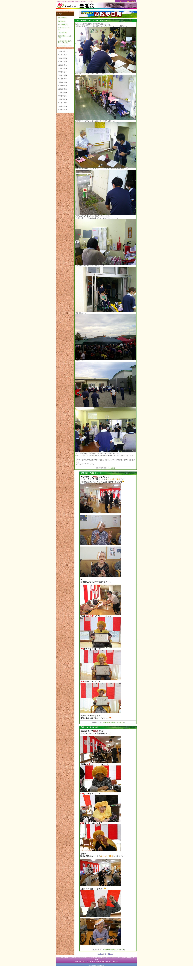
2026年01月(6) (62, 75)
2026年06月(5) (62, 58)
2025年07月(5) (62, 96)
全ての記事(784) (62, 18)
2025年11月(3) (62, 82)
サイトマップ (120, 1)
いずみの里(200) (62, 32)
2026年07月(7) (62, 55)
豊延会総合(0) (61, 21)
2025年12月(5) (62, 79)
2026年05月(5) (62, 61)
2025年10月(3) (62, 85)
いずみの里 (94, 957)
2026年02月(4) (62, 72)
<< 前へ (100, 954)
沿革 (87, 961)
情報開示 (115, 961)
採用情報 (98, 961)
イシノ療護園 (72, 957)
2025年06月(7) (62, 99)
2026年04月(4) (62, 65)
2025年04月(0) (62, 106)
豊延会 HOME (131, 1)
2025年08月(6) (62, 92)
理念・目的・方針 (80, 961)
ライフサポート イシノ (84, 957)
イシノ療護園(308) (63, 24)
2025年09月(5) (62, 89)
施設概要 (92, 961)
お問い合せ (109, 961)
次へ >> (111, 954)
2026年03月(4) (62, 68)
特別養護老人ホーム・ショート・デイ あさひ (111, 957)
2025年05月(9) (62, 103)
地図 (103, 961)
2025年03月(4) (62, 109)
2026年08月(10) (62, 51)
